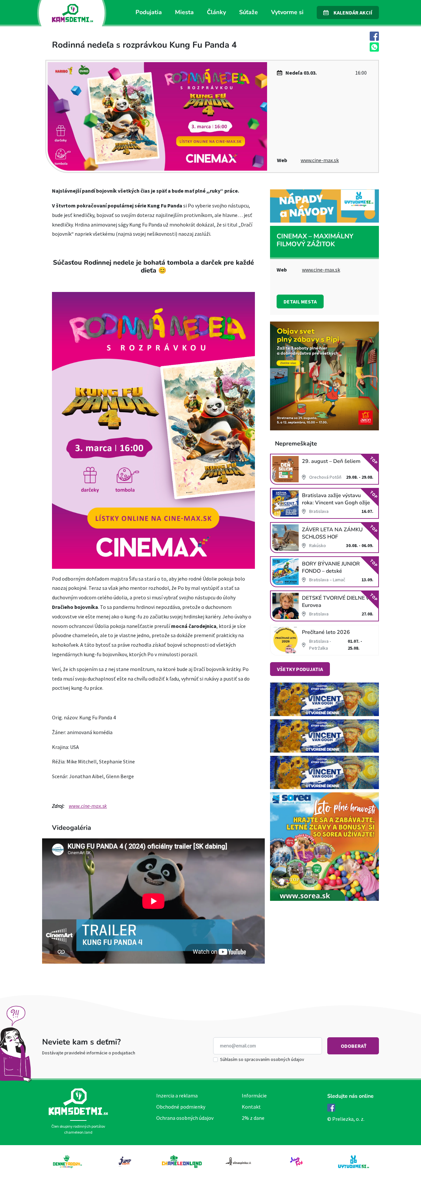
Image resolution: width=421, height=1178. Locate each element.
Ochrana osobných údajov (184, 1118)
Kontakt (251, 1106)
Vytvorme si (287, 12)
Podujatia (149, 12)
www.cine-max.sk (320, 160)
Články (216, 12)
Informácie (254, 1095)
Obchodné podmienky (180, 1106)
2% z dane (253, 1118)
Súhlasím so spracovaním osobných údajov (262, 1059)
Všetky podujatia (300, 669)
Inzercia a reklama (177, 1095)
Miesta (184, 12)
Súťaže (248, 12)
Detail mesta (300, 301)
